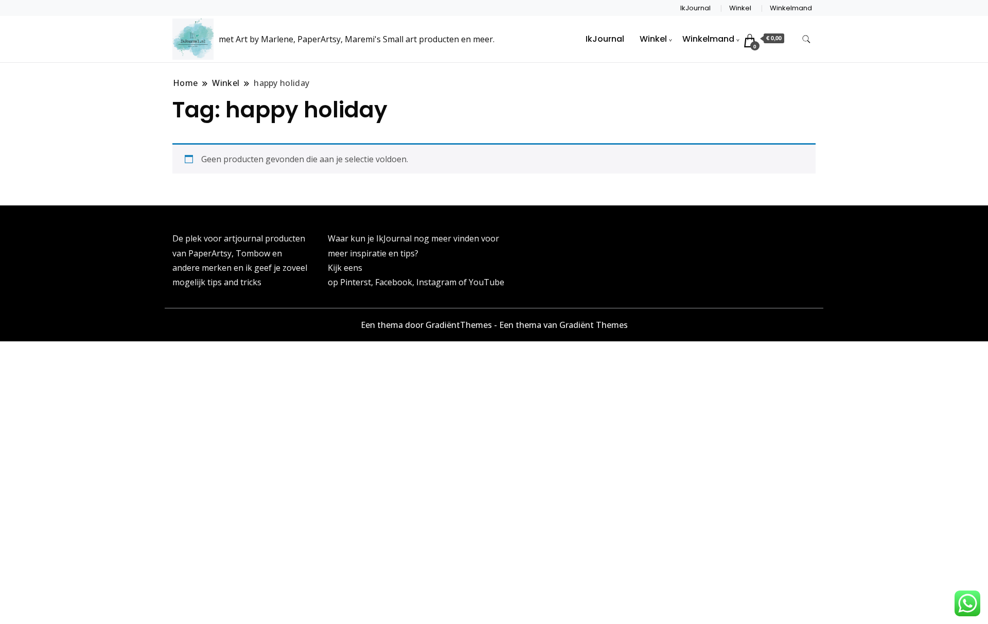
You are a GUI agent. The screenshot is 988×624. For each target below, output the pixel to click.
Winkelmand (791, 8)
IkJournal (695, 8)
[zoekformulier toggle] (806, 39)
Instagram (437, 282)
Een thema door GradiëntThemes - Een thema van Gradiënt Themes (494, 325)
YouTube (486, 282)
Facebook (393, 282)
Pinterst (355, 282)
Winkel (740, 8)
